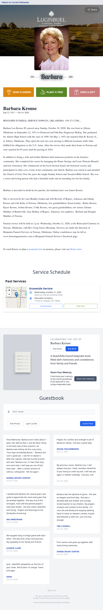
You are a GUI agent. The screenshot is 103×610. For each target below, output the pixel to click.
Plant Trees (81, 306)
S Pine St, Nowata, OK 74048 (47, 301)
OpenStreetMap (54, 602)
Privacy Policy (44, 598)
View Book (57, 348)
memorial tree (35, 249)
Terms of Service (59, 598)
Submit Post (87, 423)
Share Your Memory (85, 378)
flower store (76, 249)
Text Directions (46, 306)
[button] (16, 294)
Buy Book (72, 348)
